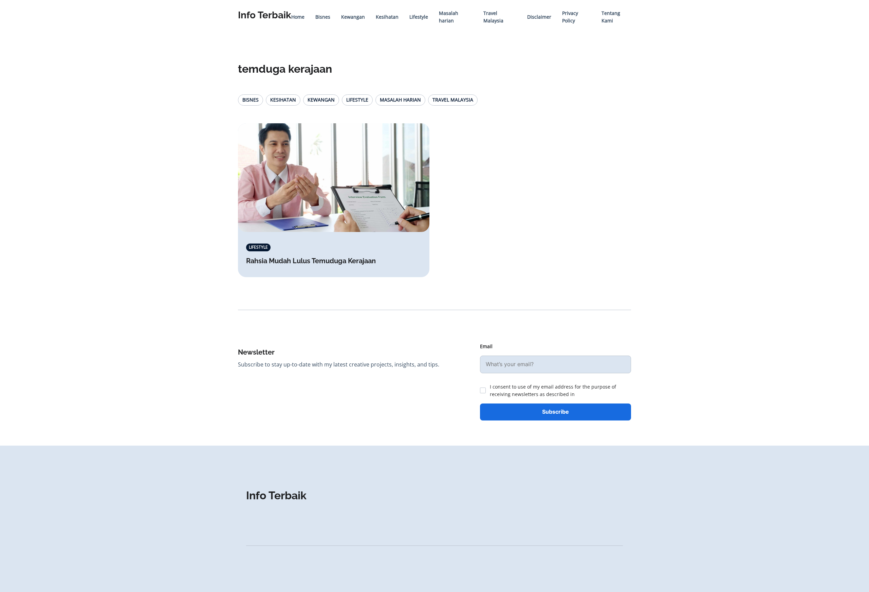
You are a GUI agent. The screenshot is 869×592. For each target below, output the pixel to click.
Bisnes (322, 17)
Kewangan (353, 17)
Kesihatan (387, 17)
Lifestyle (418, 17)
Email (486, 346)
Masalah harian (400, 99)
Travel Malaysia (452, 99)
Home (297, 17)
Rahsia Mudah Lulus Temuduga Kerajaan (311, 261)
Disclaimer (539, 17)
